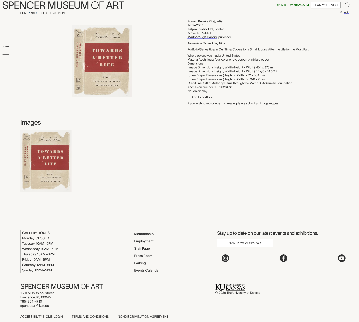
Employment (144, 241)
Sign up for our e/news (245, 243)
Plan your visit (325, 5)
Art (33, 13)
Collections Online (52, 13)
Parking (140, 263)
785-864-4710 (31, 301)
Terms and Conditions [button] (90, 316)
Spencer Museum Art (61, 286)
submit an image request (262, 103)
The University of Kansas (243, 292)
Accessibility (31, 316)
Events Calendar (147, 270)
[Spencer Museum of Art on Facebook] (283, 258)
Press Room (143, 256)
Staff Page (142, 248)
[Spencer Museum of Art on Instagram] (225, 258)
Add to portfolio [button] (202, 97)
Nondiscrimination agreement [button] (143, 316)
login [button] (346, 12)
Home (24, 13)
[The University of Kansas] (230, 287)
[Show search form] (347, 5)
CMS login (54, 316)
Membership (144, 234)
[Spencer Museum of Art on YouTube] (342, 258)
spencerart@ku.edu (34, 306)
